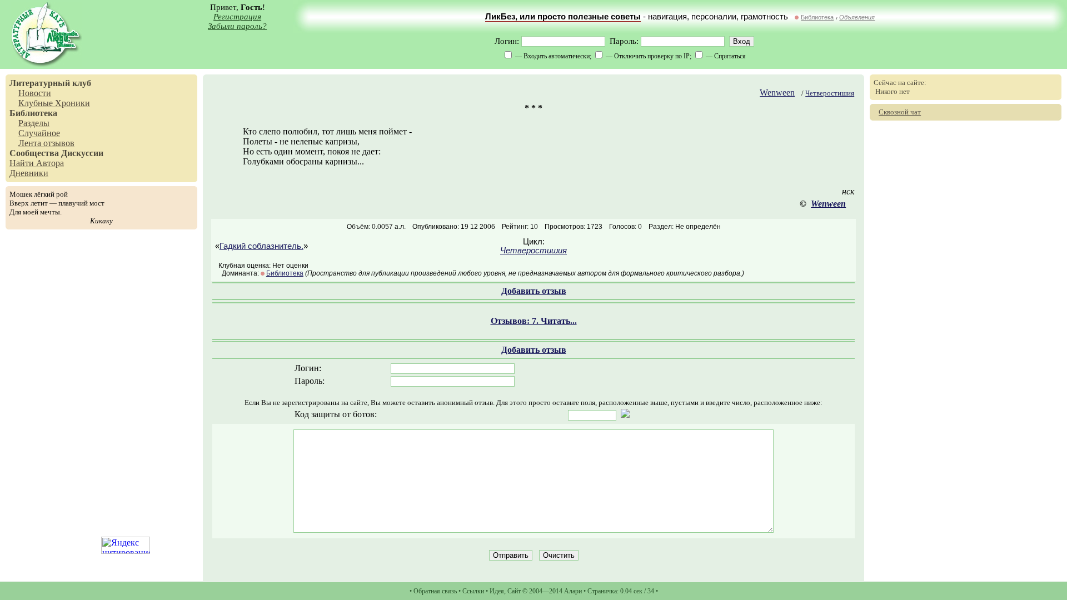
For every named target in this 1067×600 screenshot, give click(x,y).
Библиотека (817, 17)
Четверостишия (829, 93)
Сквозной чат (900, 112)
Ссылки (473, 591)
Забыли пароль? (237, 26)
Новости (34, 93)
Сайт (514, 591)
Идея (497, 591)
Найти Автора (36, 163)
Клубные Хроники (54, 103)
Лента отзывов (46, 143)
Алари (573, 591)
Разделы (33, 123)
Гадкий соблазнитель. (261, 246)
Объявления (857, 17)
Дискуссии (82, 153)
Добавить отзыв (533, 291)
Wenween (777, 92)
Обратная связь (435, 591)
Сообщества (34, 153)
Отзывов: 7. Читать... (534, 321)
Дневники (28, 173)
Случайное (39, 133)
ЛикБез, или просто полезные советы (563, 16)
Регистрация (237, 16)
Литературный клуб (50, 83)
